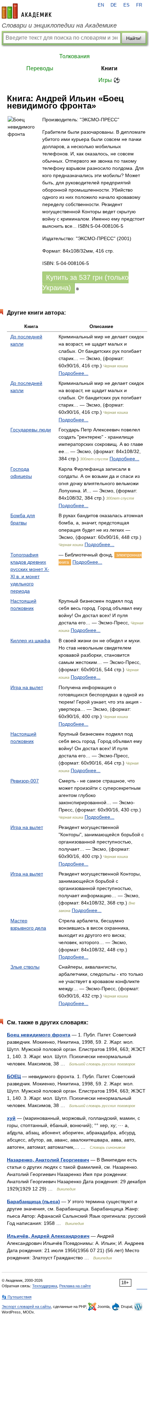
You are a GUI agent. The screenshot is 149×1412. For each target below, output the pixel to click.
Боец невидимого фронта (38, 1034)
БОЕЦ (14, 1076)
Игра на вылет (26, 687)
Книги (109, 68)
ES (126, 5)
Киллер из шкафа (30, 640)
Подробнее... (73, 373)
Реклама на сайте (75, 1286)
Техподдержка (44, 1286)
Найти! (133, 38)
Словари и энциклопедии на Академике (59, 25)
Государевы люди (30, 429)
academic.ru (27, 11)
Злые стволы (25, 967)
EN (101, 5)
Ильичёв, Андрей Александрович (48, 1236)
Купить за (85, 282)
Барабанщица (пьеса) (33, 1201)
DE (114, 5)
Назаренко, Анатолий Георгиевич (48, 1160)
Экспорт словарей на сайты (26, 1306)
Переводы (39, 68)
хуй (11, 1118)
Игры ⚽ (109, 80)
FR (139, 5)
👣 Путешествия (17, 1297)
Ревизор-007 (24, 781)
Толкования (74, 56)
